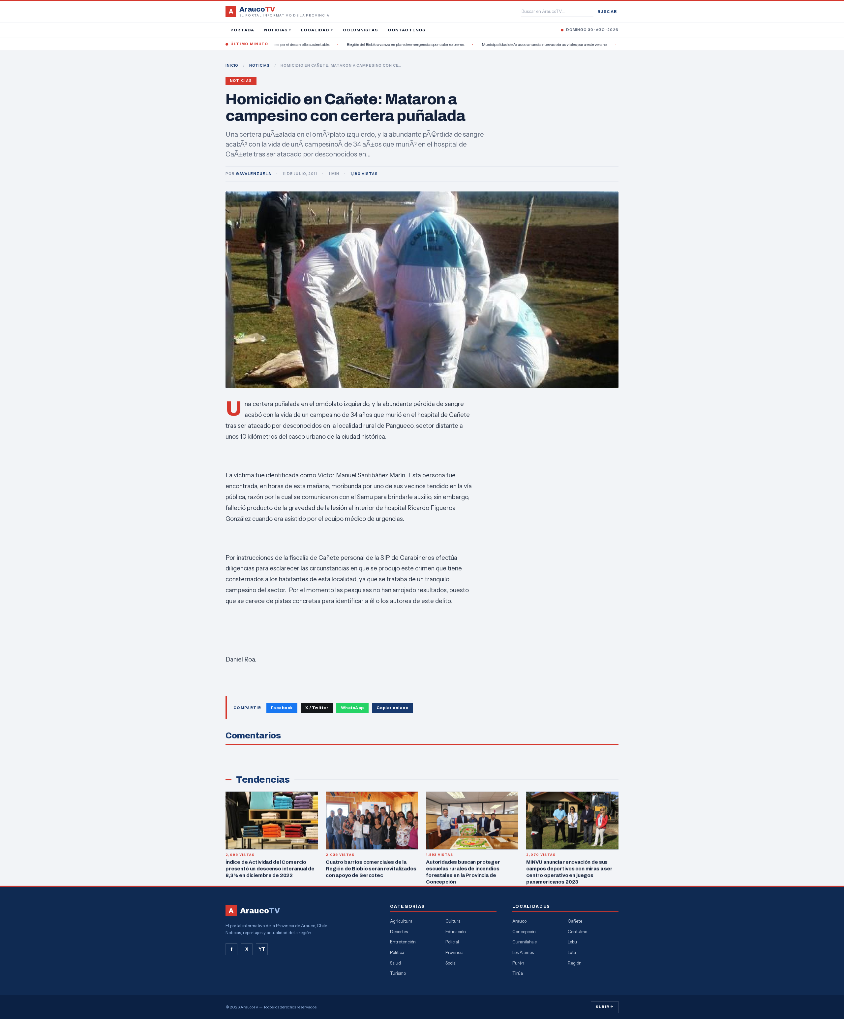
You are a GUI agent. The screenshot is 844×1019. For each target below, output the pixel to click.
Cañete (575, 921)
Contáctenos (406, 29)
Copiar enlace (392, 707)
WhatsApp (352, 707)
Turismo (398, 973)
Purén (518, 963)
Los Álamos (523, 952)
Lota (572, 952)
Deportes (399, 931)
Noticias (277, 29)
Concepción (524, 931)
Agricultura (401, 921)
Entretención (403, 941)
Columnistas (360, 29)
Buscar (607, 11)
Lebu (572, 941)
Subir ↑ (605, 1006)
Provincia (454, 952)
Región (575, 963)
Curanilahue (524, 941)
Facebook (282, 707)
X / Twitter (316, 707)
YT (261, 949)
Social (451, 963)
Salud (395, 963)
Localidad (317, 29)
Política (397, 952)
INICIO (232, 65)
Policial (452, 941)
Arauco (519, 921)
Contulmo (577, 931)
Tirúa (517, 973)
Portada (242, 29)
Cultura (453, 921)
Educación (455, 931)
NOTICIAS (259, 65)
